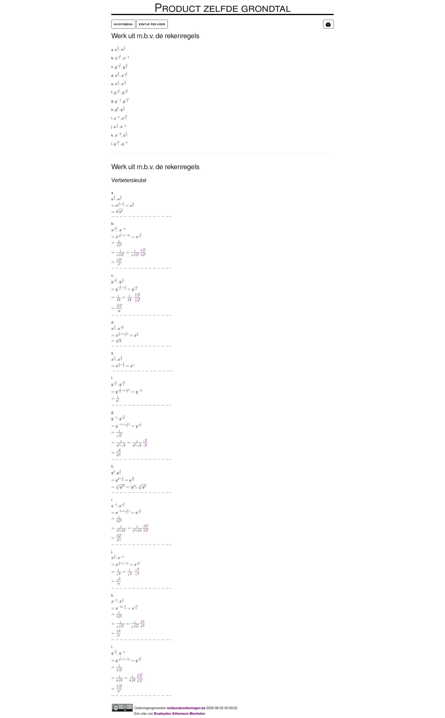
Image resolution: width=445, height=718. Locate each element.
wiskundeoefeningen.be (186, 707)
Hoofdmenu (123, 24)
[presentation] (120, 48)
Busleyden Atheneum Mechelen (179, 713)
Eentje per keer (152, 24)
